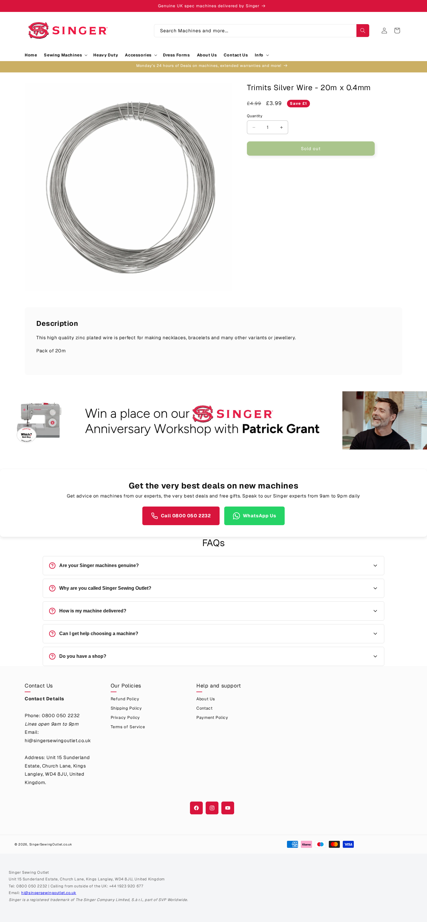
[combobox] (261, 30)
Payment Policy (212, 717)
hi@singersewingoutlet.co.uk (48, 892)
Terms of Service (128, 726)
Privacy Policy (125, 717)
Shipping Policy (126, 708)
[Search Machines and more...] (362, 30)
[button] (65, 55)
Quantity (254, 115)
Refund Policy (125, 698)
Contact (204, 708)
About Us (205, 698)
